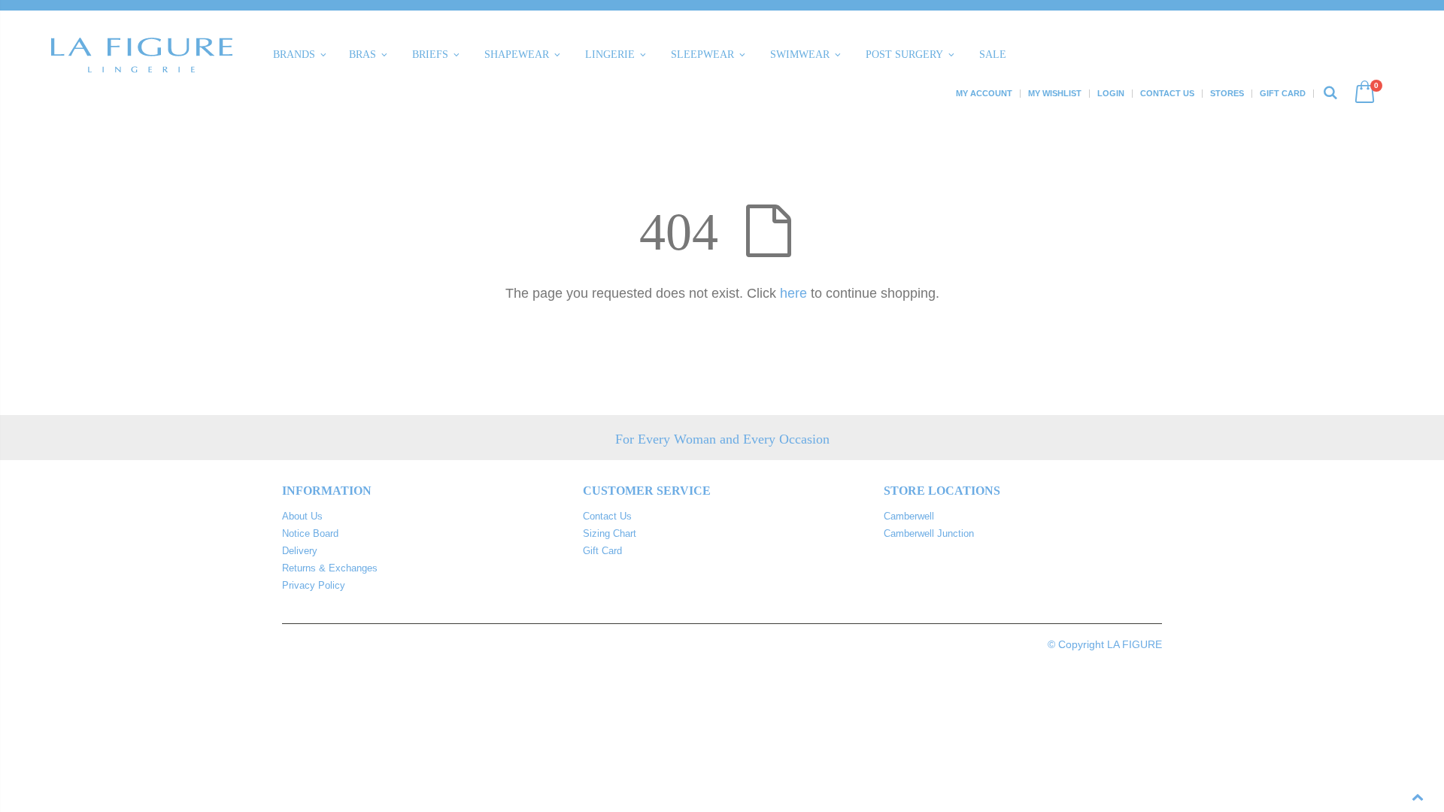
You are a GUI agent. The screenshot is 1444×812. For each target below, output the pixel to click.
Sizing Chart (609, 533)
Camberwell (909, 516)
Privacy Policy (313, 585)
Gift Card (1283, 93)
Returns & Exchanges (330, 568)
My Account (984, 93)
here (793, 293)
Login (1110, 93)
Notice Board (310, 533)
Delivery (299, 550)
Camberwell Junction (929, 533)
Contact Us (1167, 93)
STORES (1227, 93)
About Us (302, 516)
